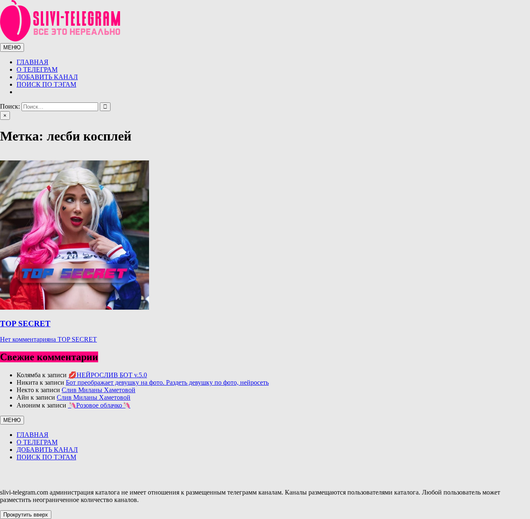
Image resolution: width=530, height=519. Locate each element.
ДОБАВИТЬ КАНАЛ (47, 76)
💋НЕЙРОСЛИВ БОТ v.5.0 (107, 374)
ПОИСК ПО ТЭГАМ (46, 84)
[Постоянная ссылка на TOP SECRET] (74, 307)
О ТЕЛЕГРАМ (37, 69)
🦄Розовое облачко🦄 (99, 405)
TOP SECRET (25, 323)
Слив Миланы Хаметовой (98, 389)
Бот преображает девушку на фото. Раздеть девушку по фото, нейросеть (167, 382)
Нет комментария (48, 339)
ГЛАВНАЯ (32, 61)
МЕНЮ (12, 47)
